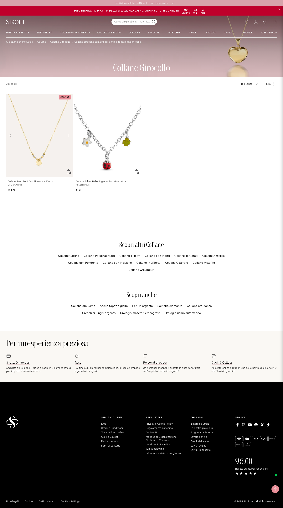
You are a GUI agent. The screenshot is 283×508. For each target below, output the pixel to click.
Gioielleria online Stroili (19, 42)
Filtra (268, 84)
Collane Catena (68, 255)
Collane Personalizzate (99, 255)
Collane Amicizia (213, 255)
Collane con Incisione (117, 262)
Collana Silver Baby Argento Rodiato (101, 181)
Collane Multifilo (204, 262)
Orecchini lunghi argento (99, 313)
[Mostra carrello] (274, 22)
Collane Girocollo (60, 42)
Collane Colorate (176, 262)
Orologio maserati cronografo (140, 313)
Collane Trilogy (130, 255)
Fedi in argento (142, 305)
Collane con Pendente (83, 262)
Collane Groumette (141, 269)
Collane (41, 42)
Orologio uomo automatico (183, 313)
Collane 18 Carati (186, 255)
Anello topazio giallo (114, 305)
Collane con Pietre (157, 255)
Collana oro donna (199, 305)
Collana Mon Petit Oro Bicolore (30, 181)
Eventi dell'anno (200, 441)
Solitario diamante (169, 305)
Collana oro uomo (83, 305)
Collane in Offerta (148, 262)
